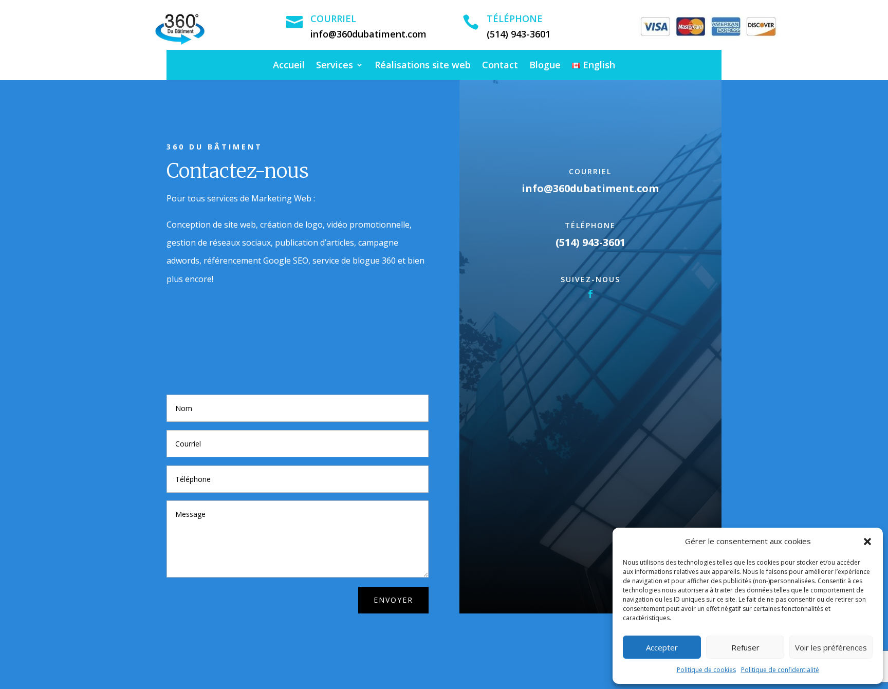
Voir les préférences (831, 647)
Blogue (545, 66)
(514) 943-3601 (518, 34)
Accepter (662, 647)
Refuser (745, 647)
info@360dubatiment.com (368, 34)
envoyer (393, 600)
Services (334, 66)
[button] (867, 541)
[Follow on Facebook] (590, 294)
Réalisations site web (423, 66)
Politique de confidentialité (780, 669)
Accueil (289, 66)
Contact (500, 66)
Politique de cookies (706, 669)
